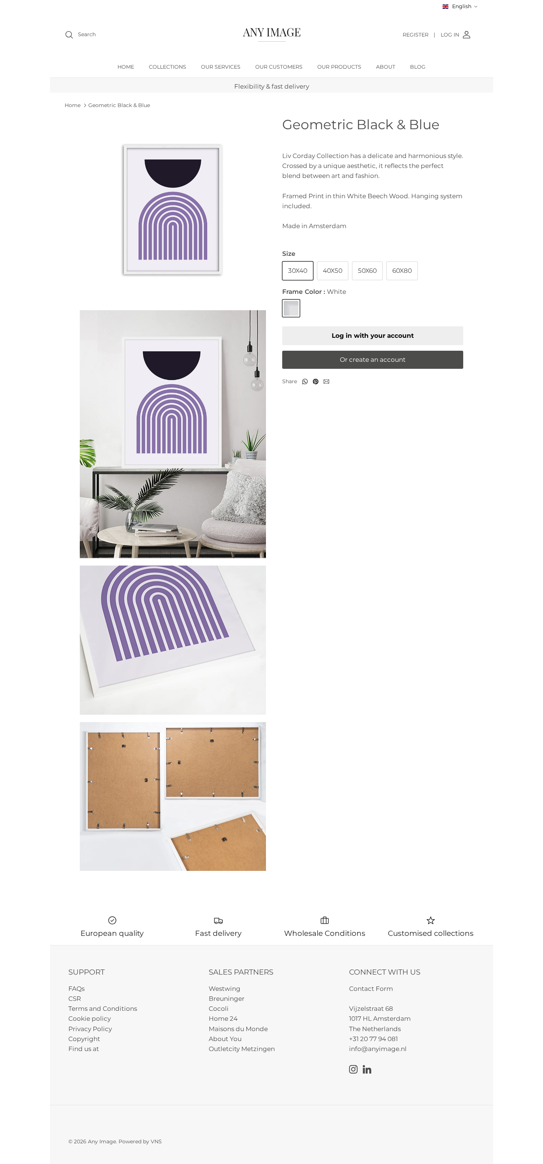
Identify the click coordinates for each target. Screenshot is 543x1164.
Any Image (102, 1141)
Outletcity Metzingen (242, 1049)
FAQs (76, 988)
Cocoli (219, 1008)
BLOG (418, 66)
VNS (156, 1141)
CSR (74, 998)
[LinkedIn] (367, 1069)
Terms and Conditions (102, 1008)
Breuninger (227, 998)
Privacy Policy (90, 1029)
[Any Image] (271, 35)
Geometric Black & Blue (119, 105)
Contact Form (371, 988)
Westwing (224, 988)
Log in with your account (373, 335)
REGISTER (419, 34)
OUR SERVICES (220, 66)
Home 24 (223, 1018)
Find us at (83, 1049)
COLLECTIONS (167, 66)
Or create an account (373, 359)
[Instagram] (353, 1069)
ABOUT (385, 66)
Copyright (84, 1039)
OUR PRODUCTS (339, 66)
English (461, 6)
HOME (125, 66)
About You (225, 1039)
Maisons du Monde (238, 1029)
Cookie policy (89, 1018)
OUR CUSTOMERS (279, 66)
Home (73, 105)
